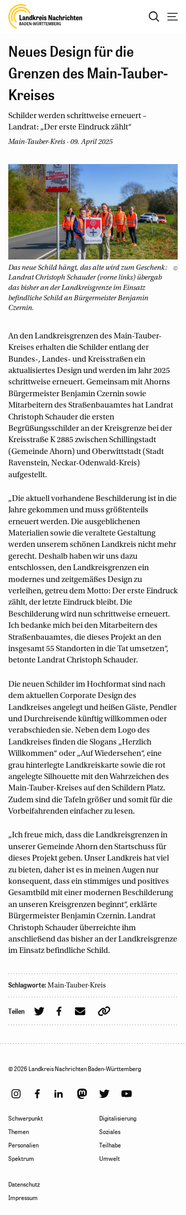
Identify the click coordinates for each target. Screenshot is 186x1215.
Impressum (23, 1198)
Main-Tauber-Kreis (77, 986)
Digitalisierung (117, 1118)
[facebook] (37, 1093)
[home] (45, 16)
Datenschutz (24, 1184)
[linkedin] (58, 1094)
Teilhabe (110, 1145)
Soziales (109, 1132)
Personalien (23, 1145)
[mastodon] (82, 1094)
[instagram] (16, 1094)
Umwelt (109, 1158)
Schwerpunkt (25, 1118)
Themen (18, 1132)
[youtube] (126, 1094)
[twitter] (104, 1094)
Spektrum (21, 1158)
